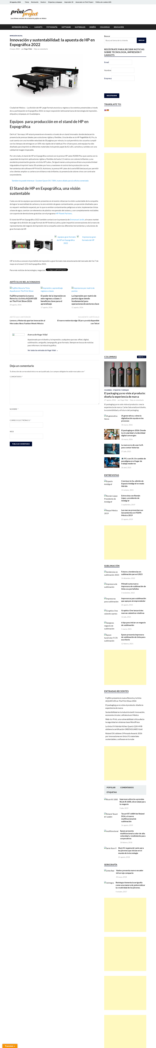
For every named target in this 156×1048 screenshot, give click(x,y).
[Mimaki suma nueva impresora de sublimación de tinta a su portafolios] (111, 584)
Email (106, 62)
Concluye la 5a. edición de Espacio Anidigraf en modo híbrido (132, 483)
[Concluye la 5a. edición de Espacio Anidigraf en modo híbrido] (111, 481)
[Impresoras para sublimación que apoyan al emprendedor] (111, 598)
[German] (108, 110)
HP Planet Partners (64, 213)
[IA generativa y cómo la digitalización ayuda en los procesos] (111, 416)
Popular (111, 787)
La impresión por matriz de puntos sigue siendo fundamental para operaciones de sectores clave (85, 299)
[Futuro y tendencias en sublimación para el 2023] (111, 572)
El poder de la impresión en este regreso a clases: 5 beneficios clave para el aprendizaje (53, 299)
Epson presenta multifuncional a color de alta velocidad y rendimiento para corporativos (132, 835)
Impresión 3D (68, 2)
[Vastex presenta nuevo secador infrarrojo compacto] (109, 870)
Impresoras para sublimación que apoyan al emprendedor (133, 599)
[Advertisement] (122, 132)
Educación (119, 27)
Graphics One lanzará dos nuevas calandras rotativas (132, 611)
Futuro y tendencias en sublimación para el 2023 (131, 572)
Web (12, 432)
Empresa (108, 78)
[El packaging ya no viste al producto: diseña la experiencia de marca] (125, 363)
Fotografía (51, 27)
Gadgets (38, 27)
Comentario (16, 377)
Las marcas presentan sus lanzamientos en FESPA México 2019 (132, 512)
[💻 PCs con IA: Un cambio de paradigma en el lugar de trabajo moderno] (111, 459)
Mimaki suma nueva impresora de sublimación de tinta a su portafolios (133, 586)
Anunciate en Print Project (84, 2)
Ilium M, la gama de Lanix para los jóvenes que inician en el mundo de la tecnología (131, 850)
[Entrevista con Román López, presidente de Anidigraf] (111, 496)
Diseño (92, 27)
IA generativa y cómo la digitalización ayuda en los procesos (132, 418)
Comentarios (127, 787)
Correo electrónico (20, 420)
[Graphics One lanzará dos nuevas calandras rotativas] (111, 610)
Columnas (105, 27)
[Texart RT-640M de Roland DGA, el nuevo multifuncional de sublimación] (111, 814)
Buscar (107, 36)
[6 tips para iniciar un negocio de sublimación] (111, 623)
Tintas (27, 2)
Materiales (80, 27)
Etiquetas (112, 792)
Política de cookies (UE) (103, 2)
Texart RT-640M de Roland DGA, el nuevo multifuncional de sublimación (132, 817)
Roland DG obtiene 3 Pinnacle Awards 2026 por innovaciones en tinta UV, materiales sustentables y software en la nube (123, 736)
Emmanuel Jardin (77, 219)
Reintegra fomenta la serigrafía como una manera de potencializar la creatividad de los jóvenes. (130, 885)
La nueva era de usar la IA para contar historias (132, 446)
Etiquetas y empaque (55, 2)
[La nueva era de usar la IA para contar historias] (111, 445)
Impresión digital (20, 27)
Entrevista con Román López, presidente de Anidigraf (130, 498)
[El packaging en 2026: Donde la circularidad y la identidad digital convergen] (111, 430)
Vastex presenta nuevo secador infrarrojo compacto (129, 871)
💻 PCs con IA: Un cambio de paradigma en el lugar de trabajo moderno (133, 461)
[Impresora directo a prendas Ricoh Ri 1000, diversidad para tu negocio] (111, 799)
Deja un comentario (41, 49)
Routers (43, 2)
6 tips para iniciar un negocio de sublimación (133, 623)
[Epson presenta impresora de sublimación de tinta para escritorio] (111, 635)
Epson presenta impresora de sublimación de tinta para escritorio (133, 637)
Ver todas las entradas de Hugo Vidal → (43, 350)
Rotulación (34, 2)
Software (66, 27)
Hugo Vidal (28, 49)
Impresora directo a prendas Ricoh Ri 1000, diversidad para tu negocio (133, 801)
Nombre (14, 409)
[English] (105, 110)
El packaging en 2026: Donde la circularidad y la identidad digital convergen (133, 433)
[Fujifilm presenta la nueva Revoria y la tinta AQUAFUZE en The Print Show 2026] (24, 290)
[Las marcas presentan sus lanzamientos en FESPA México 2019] (111, 510)
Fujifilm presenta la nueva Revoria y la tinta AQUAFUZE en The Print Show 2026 (23, 298)
